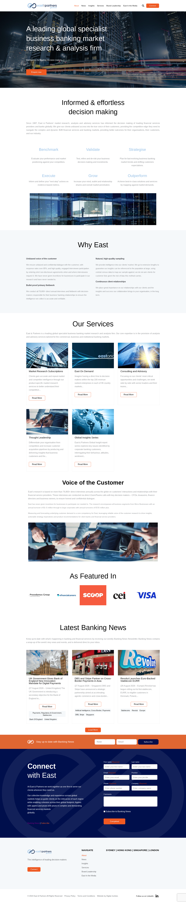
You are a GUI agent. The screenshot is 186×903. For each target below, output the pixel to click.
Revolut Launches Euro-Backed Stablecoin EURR (137, 679)
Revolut (135, 710)
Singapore (90, 715)
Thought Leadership (40, 437)
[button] (143, 6)
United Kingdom (50, 719)
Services (100, 6)
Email (110, 773)
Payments (36, 713)
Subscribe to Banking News (118, 811)
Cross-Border (96, 710)
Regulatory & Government (51, 713)
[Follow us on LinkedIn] (157, 896)
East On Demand (84, 371)
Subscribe (45, 823)
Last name (135, 762)
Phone (110, 783)
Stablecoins (47, 715)
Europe (142, 710)
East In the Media (130, 6)
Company (139, 783)
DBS (77, 715)
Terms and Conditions (86, 896)
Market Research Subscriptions (46, 371)
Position (135, 773)
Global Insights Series (86, 437)
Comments (108, 794)
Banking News (33, 823)
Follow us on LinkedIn (145, 896)
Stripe (82, 715)
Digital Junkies (112, 896)
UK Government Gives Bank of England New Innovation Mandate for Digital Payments (45, 680)
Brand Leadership (113, 6)
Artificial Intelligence (82, 710)
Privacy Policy (69, 896)
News (83, 6)
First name (111, 762)
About (76, 6)
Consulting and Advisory (133, 371)
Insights (91, 6)
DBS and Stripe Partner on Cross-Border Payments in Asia (93, 679)
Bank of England (36, 719)
